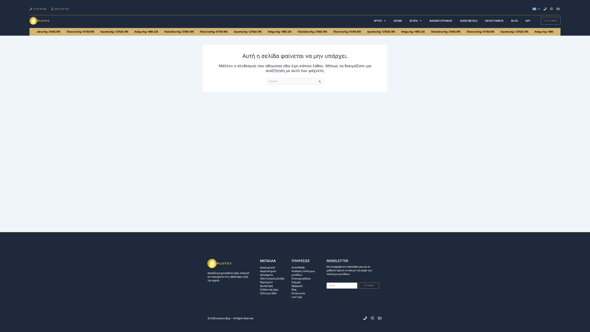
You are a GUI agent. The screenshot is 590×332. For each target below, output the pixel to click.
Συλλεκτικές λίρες (269, 289)
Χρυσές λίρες (266, 286)
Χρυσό (378, 20)
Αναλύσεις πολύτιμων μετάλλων (303, 273)
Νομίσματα (266, 282)
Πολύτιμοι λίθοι (268, 293)
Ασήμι (398, 20)
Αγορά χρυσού (267, 267)
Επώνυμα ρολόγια (301, 278)
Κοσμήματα (266, 275)
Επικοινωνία (298, 293)
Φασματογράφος (440, 20)
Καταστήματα (494, 20)
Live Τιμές (296, 297)
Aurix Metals (469, 20)
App (527, 20)
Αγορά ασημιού (268, 271)
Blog (514, 20)
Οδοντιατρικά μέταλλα (272, 278)
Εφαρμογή (296, 286)
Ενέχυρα (296, 282)
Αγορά (414, 20)
